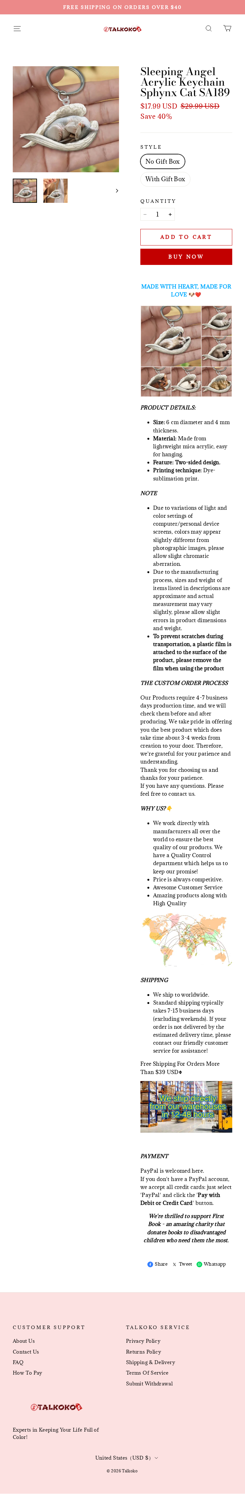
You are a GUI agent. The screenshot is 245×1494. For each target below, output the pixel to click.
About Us (24, 1341)
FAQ (18, 1362)
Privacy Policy (143, 1341)
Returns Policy (143, 1351)
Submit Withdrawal (149, 1383)
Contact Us (26, 1351)
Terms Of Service (147, 1373)
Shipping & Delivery (150, 1362)
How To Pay (27, 1373)
